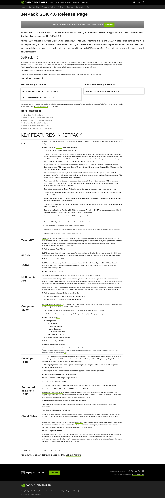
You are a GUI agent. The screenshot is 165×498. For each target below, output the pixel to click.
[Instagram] (132, 471)
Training (85, 2)
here (65, 352)
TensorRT (45, 238)
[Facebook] (129, 471)
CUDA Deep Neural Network (51, 253)
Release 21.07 (67, 400)
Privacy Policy (25, 491)
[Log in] (143, 2)
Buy (88, 7)
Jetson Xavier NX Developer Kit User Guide (37, 120)
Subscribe (54, 472)
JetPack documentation (41, 106)
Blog (57, 2)
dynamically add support (100, 204)
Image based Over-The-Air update (55, 165)
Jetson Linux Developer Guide (33, 115)
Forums (63, 2)
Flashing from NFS (49, 222)
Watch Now (109, 24)
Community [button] (80, 7)
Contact (82, 491)
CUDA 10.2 (59, 271)
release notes (51, 381)
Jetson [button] (23, 7)
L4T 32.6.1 (59, 147)
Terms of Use (50, 491)
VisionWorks (46, 314)
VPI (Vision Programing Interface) (52, 304)
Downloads (76, 2)
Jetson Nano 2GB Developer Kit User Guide (37, 128)
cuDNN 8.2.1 (60, 259)
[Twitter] (139, 471)
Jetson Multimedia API (52, 275)
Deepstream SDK (47, 385)
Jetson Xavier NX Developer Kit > (40, 91)
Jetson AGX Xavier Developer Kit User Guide (38, 117)
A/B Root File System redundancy (55, 173)
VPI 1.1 (63, 64)
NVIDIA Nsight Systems (49, 365)
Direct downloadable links (52, 216)
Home (52, 2)
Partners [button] (70, 7)
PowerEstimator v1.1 (48, 410)
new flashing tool (51, 181)
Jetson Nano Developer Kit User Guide (36, 125)
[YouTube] (143, 471)
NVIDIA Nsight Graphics (49, 370)
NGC (89, 74)
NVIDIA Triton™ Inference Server (52, 392)
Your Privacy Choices (37, 491)
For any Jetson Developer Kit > (102, 91)
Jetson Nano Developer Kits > (38, 98)
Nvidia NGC (79, 422)
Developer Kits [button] (34, 7)
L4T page (47, 169)
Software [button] (61, 7)
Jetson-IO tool (116, 210)
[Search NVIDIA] (134, 2)
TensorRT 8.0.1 (60, 249)
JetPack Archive (73, 455)
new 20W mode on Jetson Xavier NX (64, 154)
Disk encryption (49, 192)
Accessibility (60, 491)
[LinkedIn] (136, 471)
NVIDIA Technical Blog (138, 474)
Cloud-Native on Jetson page (82, 427)
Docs (69, 2)
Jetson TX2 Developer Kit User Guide (35, 123)
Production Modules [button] (48, 7)
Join (138, 2)
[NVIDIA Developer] (34, 2)
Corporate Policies (71, 491)
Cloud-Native (55, 414)
